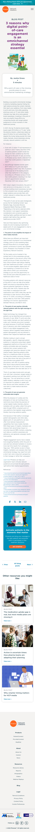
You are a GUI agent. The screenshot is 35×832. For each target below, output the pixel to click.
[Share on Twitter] (15, 502)
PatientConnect (18, 736)
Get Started (17, 547)
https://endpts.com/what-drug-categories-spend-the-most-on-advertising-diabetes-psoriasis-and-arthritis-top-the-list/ (16, 491)
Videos (18, 776)
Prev (6, 564)
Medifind (18, 742)
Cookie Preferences (18, 804)
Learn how (6, 460)
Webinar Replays (18, 779)
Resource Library (18, 768)
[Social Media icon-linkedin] (17, 823)
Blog (18, 785)
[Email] (25, 502)
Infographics (18, 773)
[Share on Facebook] (10, 502)
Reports (18, 770)
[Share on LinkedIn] (20, 502)
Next (29, 564)
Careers (18, 755)
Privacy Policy (18, 798)
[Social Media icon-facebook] (21, 823)
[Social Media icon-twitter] (26, 823)
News (18, 758)
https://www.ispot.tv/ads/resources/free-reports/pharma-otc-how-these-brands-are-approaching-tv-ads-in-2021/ (15, 483)
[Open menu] (32, 9)
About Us (18, 752)
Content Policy (18, 801)
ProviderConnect (18, 739)
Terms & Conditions (18, 795)
